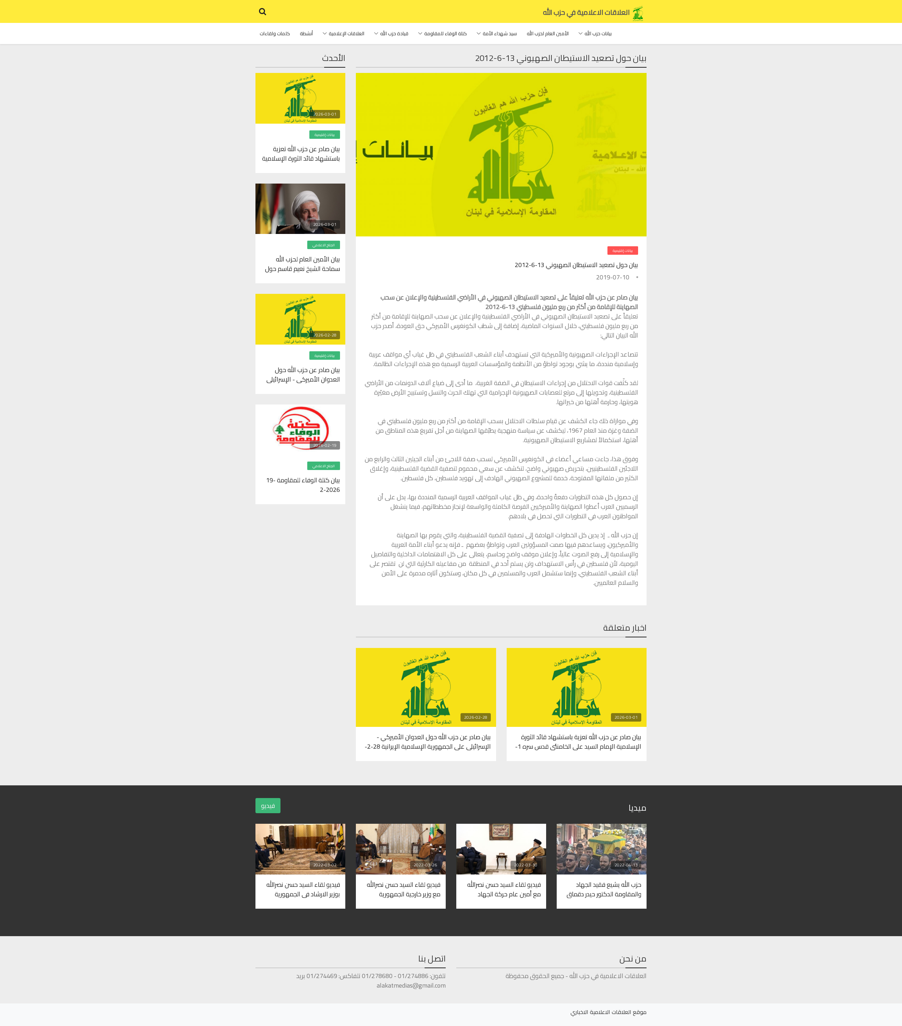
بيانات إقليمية (623, 250)
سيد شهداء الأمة (500, 33)
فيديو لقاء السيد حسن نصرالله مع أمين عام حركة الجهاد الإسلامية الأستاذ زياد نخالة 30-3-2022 (502, 889)
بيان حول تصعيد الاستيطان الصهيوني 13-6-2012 (576, 265)
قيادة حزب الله (394, 33)
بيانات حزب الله (598, 33)
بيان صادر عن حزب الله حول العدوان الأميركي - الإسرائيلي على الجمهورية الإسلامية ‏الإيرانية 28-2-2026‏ (428, 741)
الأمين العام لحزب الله (548, 33)
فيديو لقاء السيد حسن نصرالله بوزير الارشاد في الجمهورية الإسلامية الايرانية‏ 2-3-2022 (303, 889)
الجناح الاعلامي (324, 245)
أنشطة (306, 33)
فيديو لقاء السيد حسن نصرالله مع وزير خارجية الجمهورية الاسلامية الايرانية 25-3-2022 (402, 889)
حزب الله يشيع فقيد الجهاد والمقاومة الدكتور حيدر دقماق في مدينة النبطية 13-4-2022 (604, 889)
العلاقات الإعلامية (346, 33)
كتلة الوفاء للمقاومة (445, 33)
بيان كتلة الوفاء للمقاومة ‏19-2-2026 (303, 484)
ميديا (638, 808)
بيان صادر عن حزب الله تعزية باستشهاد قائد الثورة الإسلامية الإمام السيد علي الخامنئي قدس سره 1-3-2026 (578, 741)
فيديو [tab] (268, 805)
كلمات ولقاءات (275, 33)
